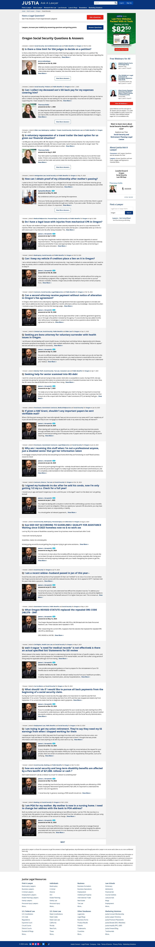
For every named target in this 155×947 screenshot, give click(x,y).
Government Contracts (49, 407)
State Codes (54, 917)
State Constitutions (56, 914)
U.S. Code (25, 917)
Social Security (39, 46)
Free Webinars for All (120, 58)
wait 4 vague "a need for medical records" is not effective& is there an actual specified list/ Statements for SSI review (61, 649)
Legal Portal (85, 944)
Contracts (37, 292)
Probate (47, 87)
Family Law (53, 901)
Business (81, 883)
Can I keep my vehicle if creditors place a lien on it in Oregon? (60, 258)
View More (66, 57)
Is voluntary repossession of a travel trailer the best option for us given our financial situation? (60, 136)
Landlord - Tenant (55, 130)
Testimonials (109, 931)
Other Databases (84, 911)
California (53, 923)
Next (62, 842)
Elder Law (38, 130)
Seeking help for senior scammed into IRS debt (51, 374)
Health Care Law (47, 644)
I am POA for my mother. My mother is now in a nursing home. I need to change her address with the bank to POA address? (62, 807)
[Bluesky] (43, 944)
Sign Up (129, 3)
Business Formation (84, 886)
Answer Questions (95, 27)
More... (24, 906)
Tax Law (56, 371)
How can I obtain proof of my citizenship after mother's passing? (61, 178)
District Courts (27, 928)
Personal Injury (52, 218)
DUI (51, 895)
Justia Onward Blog (111, 928)
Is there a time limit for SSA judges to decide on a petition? (58, 49)
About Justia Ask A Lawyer (119, 148)
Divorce (43, 482)
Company (93, 944)
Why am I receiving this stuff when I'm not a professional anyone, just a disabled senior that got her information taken (60, 449)
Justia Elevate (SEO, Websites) (115, 923)
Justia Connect (75, 944)
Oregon (38, 11)
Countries (81, 931)
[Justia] (30, 3)
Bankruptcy (45, 130)
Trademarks (82, 928)
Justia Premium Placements (114, 920)
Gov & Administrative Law (53, 46)
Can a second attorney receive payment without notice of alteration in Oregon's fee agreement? (62, 296)
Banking (46, 765)
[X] (46, 944)
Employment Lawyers (29, 895)
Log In (122, 3)
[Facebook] (36, 944)
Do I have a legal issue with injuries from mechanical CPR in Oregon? (63, 221)
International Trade (84, 898)
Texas (52, 931)
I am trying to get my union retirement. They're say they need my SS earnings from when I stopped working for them (62, 730)
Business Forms (83, 920)
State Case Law (55, 920)
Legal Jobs (81, 914)
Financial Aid (109, 892)
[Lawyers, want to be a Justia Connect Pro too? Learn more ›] (53, 191)
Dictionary (108, 886)
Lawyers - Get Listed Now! (121, 218)
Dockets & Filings (27, 931)
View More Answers (62, 78)
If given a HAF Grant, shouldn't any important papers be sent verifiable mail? (58, 412)
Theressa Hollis (115, 183)
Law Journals (109, 898)
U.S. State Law (55, 911)
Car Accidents (38, 686)
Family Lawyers (27, 901)
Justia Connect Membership (114, 914)
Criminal (52, 889)
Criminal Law (38, 331)
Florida (52, 926)
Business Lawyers (28, 889)
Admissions (109, 889)
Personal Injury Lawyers (30, 903)
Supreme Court (27, 923)
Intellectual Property (84, 895)
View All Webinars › (121, 103)
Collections (68, 522)
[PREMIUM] (29, 240)
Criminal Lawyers (27, 892)
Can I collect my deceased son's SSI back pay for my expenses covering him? (58, 91)
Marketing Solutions (95, 7)
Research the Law (50, 7)
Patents (80, 926)
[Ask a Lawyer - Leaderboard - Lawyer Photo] (113, 188)
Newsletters (83, 7)
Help (98, 944)
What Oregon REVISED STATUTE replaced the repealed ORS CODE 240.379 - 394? (59, 611)
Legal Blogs (81, 917)
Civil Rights (37, 644)
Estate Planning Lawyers (30, 898)
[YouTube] (33, 944)
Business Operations (85, 889)
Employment (82, 892)
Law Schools (62, 7)
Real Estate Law (77, 130)
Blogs (107, 901)
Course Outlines (110, 895)
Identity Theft (38, 371)
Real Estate (81, 901)
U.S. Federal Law (28, 911)
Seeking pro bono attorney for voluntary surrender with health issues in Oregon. (59, 336)
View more (128, 197)
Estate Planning (55, 898)
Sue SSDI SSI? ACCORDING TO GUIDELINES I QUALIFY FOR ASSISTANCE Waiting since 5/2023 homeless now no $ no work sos (61, 526)
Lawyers (112, 158)
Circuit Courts (26, 926)
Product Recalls (83, 923)
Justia (23, 11)
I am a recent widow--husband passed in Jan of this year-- (57, 572)
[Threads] (41, 944)
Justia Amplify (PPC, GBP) (113, 926)
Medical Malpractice (40, 218)
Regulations (26, 920)
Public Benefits (69, 46)
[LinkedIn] (30, 944)
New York (53, 928)
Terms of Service (106, 944)
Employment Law (39, 725)
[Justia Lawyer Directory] (49, 944)
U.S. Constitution (27, 914)
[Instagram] (38, 944)
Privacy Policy (117, 944)
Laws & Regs (72, 7)
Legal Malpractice (57, 292)
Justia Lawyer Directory (113, 917)
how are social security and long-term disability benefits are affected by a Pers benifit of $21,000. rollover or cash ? (62, 769)
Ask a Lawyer (38, 7)
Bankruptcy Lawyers (29, 886)
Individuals (54, 883)
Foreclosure (38, 407)
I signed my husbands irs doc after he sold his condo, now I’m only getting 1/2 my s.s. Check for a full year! (60, 487)
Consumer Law (65, 371)
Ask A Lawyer (30, 11)
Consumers (113, 153)
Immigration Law (40, 175)
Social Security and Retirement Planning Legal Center (121, 136)
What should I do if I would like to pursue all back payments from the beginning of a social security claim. (62, 691)
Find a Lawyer (26, 7)
